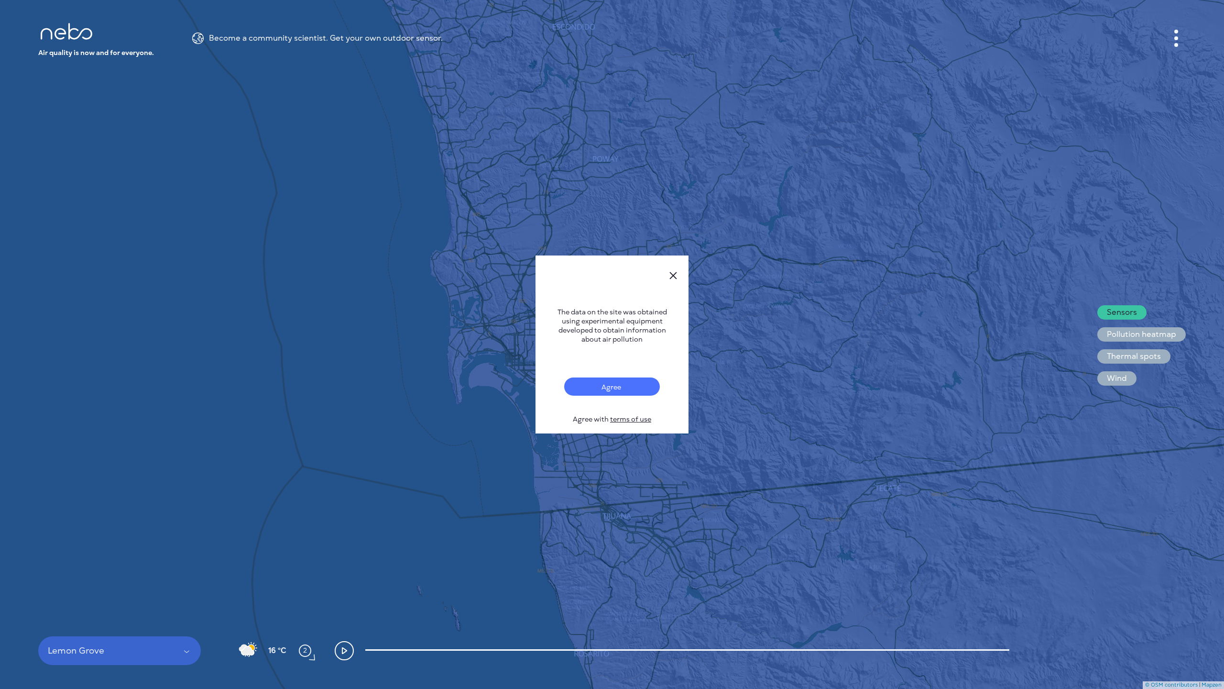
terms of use (630, 419)
